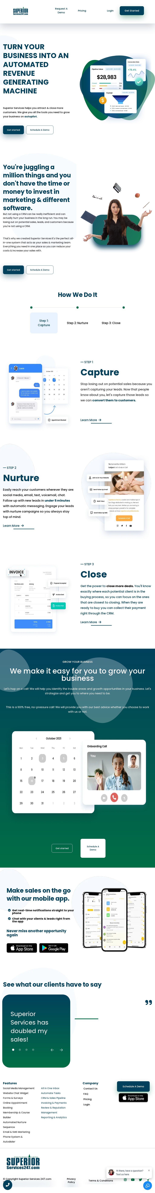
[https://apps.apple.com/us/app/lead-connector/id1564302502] (22, 948)
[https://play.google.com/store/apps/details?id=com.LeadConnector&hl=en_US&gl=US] (53, 948)
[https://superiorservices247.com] (20, 10)
